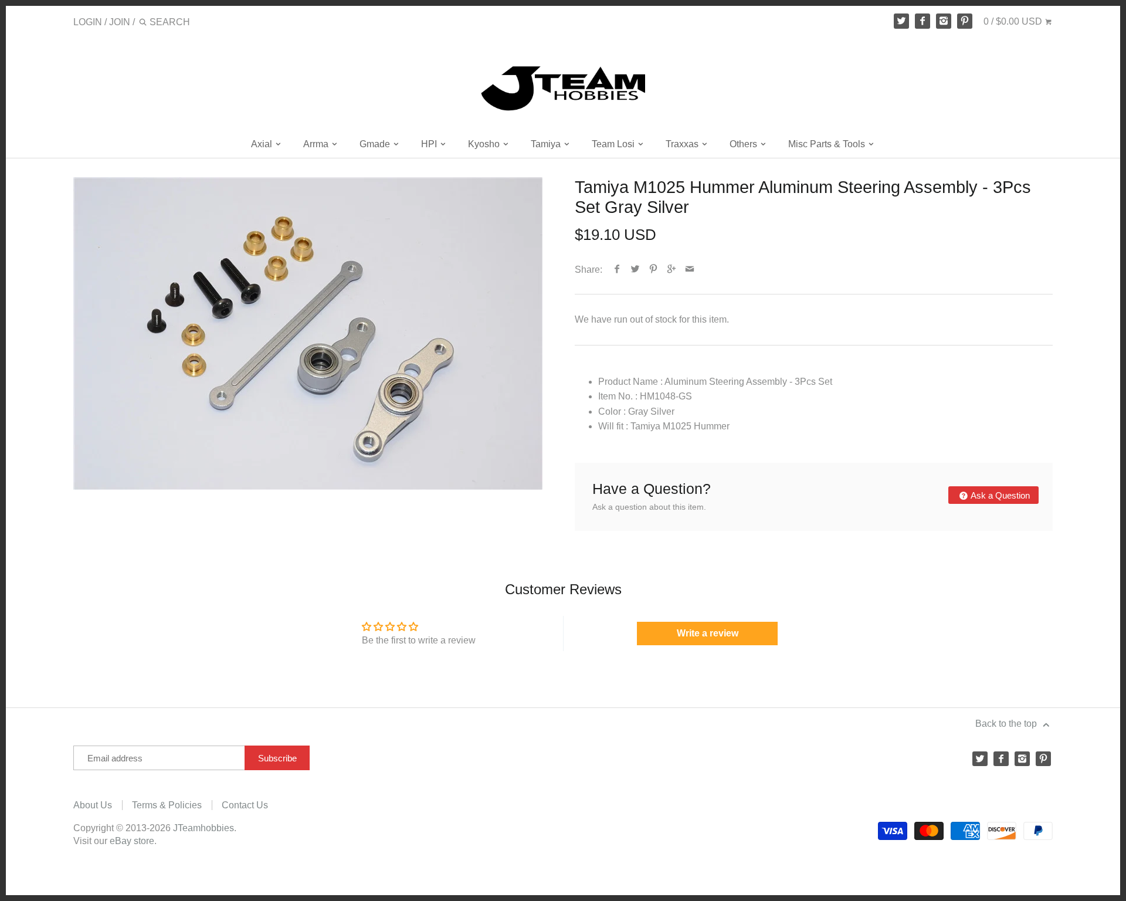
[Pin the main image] (653, 270)
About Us (92, 805)
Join (119, 22)
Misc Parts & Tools (827, 144)
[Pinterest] (964, 21)
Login (87, 22)
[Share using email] (690, 270)
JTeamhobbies (203, 828)
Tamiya (547, 144)
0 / (1012, 21)
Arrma (317, 144)
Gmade (375, 144)
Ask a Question (999, 495)
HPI (430, 144)
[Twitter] (901, 21)
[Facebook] (922, 21)
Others (744, 144)
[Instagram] (943, 21)
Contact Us (245, 805)
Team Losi (614, 144)
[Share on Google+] (672, 270)
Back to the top (1007, 724)
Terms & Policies (167, 805)
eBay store (132, 841)
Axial (262, 144)
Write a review (707, 633)
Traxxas (683, 144)
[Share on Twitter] (635, 270)
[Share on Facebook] (617, 270)
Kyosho (485, 144)
